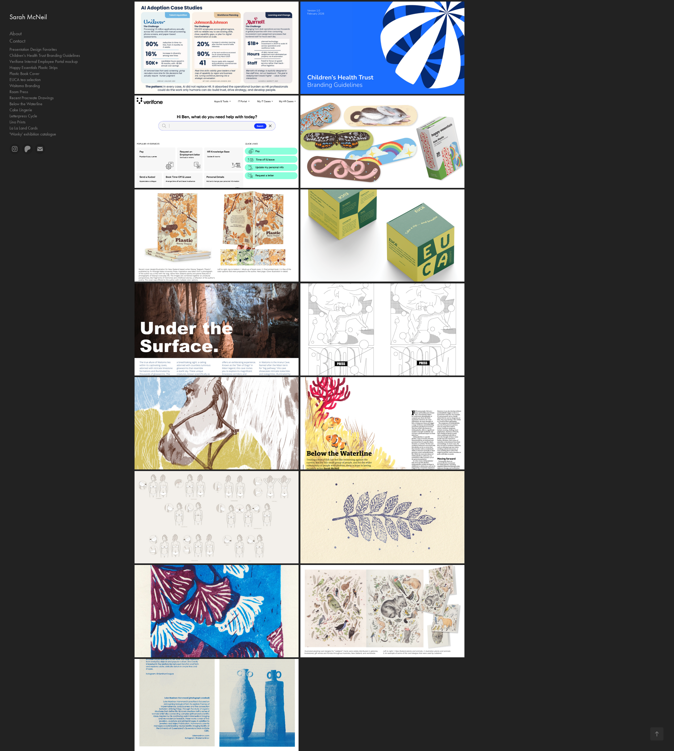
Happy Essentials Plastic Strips (33, 67)
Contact (17, 41)
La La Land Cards (23, 128)
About (15, 33)
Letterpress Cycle (23, 115)
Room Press (18, 91)
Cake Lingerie (20, 109)
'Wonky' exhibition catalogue (32, 134)
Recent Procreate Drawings (31, 97)
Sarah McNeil (28, 17)
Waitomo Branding (24, 85)
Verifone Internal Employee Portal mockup (43, 61)
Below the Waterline (25, 103)
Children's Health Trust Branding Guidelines (44, 55)
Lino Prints (17, 121)
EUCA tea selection (25, 79)
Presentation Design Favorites (33, 49)
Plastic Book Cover (24, 73)
